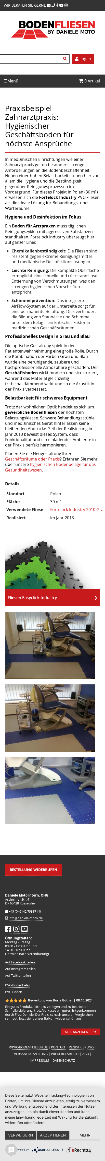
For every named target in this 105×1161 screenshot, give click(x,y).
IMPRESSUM (39, 1060)
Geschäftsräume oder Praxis (32, 459)
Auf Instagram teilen (20, 969)
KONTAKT (58, 1047)
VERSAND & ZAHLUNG (31, 1054)
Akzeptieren (53, 1135)
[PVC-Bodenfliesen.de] (52, 43)
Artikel (92, 81)
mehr (85, 1135)
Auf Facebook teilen (20, 962)
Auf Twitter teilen (18, 975)
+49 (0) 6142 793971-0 (25, 911)
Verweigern (20, 1135)
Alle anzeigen (76, 1032)
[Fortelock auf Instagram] (66, 5)
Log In (84, 59)
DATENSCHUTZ (63, 1060)
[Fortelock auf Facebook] (57, 5)
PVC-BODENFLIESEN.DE (30, 1047)
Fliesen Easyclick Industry (32, 597)
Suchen (66, 59)
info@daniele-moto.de (26, 918)
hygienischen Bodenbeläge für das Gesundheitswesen (50, 467)
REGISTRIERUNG (81, 1047)
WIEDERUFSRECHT (65, 1054)
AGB (85, 1054)
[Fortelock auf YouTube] (61, 5)
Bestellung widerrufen (33, 869)
